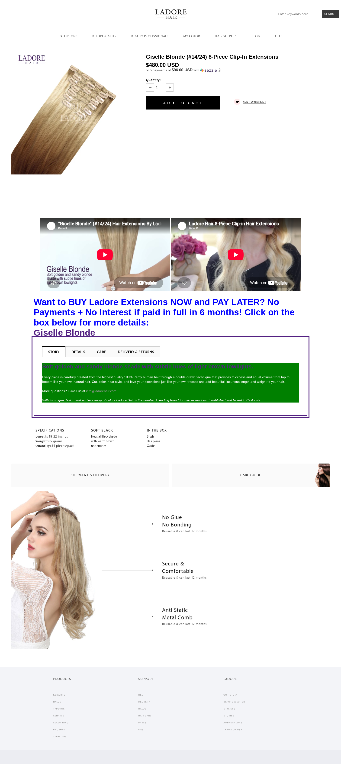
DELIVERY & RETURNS (136, 352)
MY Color (191, 36)
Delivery (144, 701)
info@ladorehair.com (101, 391)
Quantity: (153, 80)
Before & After (104, 36)
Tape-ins (59, 708)
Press (142, 722)
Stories (228, 715)
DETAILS (78, 352)
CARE (101, 352)
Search (330, 14)
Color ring (60, 722)
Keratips (59, 694)
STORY (54, 352)
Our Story (230, 694)
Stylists (229, 708)
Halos (57, 701)
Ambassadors (232, 722)
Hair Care (144, 715)
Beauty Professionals (149, 36)
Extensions (68, 36)
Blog (256, 36)
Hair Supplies (226, 36)
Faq (140, 729)
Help (278, 36)
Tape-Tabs (60, 736)
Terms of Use (232, 729)
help (141, 694)
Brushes (59, 729)
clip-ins (58, 715)
